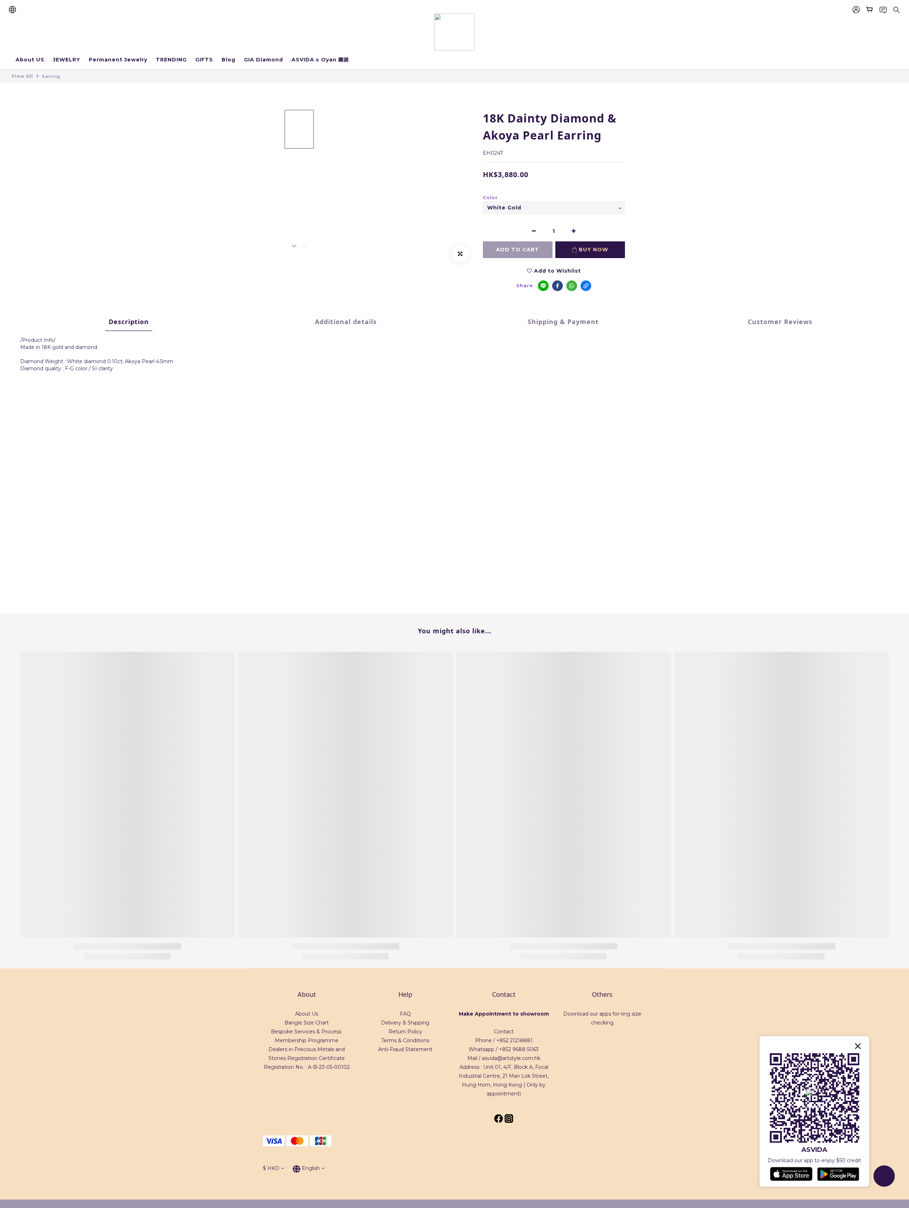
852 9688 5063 (520, 1049)
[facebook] (557, 285)
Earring (51, 76)
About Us (306, 1014)
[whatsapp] (571, 285)
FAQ (405, 1014)
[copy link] (586, 285)
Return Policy (405, 1031)
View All (22, 76)
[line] (543, 285)
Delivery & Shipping (405, 1023)
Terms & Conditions (405, 1040)
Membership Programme (306, 1040)
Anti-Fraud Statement (405, 1049)
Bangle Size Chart (306, 1023)
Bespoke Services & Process (306, 1031)
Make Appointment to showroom (504, 1014)
